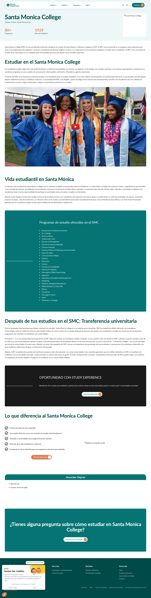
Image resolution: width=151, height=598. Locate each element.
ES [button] (127, 5)
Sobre (121, 570)
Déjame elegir (13, 588)
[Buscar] (123, 5)
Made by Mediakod (11, 590)
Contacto (122, 579)
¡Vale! (34, 588)
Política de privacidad (116, 587)
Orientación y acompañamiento (62, 570)
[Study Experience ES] (13, 5)
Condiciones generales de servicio (135, 587)
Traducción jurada (57, 573)
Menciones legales (101, 587)
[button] (4, 594)
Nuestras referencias (92, 570)
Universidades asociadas (93, 573)
